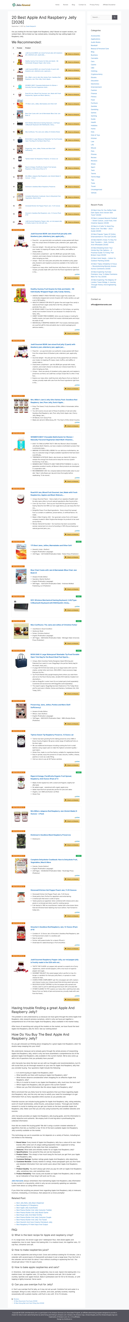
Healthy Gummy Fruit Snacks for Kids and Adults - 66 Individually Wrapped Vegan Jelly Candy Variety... (52, 290)
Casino (93, 65)
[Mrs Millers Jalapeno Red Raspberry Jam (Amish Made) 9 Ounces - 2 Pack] (20, 177)
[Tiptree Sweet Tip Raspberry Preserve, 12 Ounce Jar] (20, 159)
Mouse (93, 148)
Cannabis (94, 58)
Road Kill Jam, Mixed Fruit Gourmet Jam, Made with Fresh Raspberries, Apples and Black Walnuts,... (54, 493)
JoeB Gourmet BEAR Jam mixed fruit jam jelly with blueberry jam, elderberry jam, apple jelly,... (51, 235)
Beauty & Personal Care (100, 49)
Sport (93, 167)
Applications (95, 39)
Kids (92, 132)
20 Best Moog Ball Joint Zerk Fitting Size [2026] (29, 1303)
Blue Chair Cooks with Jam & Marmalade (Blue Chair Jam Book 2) (54, 571)
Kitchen (94, 138)
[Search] (114, 17)
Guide (93, 119)
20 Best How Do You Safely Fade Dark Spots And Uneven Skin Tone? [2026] (103, 212)
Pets (92, 151)
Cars (92, 61)
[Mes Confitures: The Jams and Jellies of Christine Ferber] (20, 132)
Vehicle (93, 193)
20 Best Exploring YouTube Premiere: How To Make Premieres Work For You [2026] (104, 274)
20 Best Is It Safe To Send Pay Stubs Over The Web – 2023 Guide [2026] (102, 228)
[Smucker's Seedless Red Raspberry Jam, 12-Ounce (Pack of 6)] (20, 214)
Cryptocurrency (96, 74)
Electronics (95, 84)
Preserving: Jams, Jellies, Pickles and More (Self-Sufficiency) (51, 706)
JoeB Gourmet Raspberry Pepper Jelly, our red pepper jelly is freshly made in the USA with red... (55, 961)
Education (94, 81)
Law (92, 141)
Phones (94, 154)
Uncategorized (96, 189)
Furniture (94, 103)
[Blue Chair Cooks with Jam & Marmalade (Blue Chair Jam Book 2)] (20, 114)
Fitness (93, 97)
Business (94, 55)
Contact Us (82, 5)
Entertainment (96, 87)
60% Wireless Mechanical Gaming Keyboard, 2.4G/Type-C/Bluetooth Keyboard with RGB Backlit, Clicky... (54, 601)
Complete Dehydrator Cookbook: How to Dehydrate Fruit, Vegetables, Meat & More (54, 861)
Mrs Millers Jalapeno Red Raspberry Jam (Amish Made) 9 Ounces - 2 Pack (54, 812)
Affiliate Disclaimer (109, 5)
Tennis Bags (95, 177)
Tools (93, 183)
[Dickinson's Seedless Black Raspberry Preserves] (20, 186)
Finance (94, 93)
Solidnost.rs (68, 1319)
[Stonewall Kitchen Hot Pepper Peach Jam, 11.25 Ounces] (20, 206)
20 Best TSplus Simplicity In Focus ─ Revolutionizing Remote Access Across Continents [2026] (104, 266)
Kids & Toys (95, 135)
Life (92, 145)
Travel (93, 186)
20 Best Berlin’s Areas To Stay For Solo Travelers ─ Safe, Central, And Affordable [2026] (104, 242)
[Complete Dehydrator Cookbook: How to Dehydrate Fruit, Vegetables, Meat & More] (20, 197)
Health (93, 122)
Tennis (93, 173)
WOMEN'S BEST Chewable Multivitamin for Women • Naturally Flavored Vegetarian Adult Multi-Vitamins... (52, 438)
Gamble (94, 106)
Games (93, 113)
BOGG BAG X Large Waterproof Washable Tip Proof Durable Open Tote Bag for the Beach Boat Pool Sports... (55, 655)
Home (57, 5)
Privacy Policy (94, 5)
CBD (92, 68)
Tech (93, 170)
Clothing (94, 71)
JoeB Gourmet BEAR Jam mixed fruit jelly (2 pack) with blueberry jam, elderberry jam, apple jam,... (53, 345)
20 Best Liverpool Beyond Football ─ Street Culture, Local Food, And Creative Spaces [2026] (104, 220)
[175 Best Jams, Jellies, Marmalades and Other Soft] (20, 103)
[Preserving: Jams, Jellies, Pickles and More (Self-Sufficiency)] (20, 149)
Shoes (93, 164)
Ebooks (94, 77)
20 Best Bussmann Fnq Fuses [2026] (25, 1301)
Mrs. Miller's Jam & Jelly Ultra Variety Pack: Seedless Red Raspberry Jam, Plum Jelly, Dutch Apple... (54, 401)
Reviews (16, 1299)
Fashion (94, 90)
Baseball (94, 45)
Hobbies (94, 125)
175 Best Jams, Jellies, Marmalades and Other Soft (41, 104)
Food (93, 100)
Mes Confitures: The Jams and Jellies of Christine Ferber (42, 132)
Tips (92, 180)
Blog (73, 5)
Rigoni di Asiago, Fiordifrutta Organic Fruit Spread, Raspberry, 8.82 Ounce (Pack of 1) (51, 777)
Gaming (94, 116)
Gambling (94, 109)
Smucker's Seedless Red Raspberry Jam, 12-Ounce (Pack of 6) (54, 928)
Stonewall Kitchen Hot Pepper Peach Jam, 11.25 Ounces (42, 206)
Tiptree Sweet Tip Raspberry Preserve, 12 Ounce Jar (41, 158)
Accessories (95, 36)
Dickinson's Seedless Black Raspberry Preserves (40, 186)
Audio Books (95, 42)
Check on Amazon (73, 54)
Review (65, 5)
